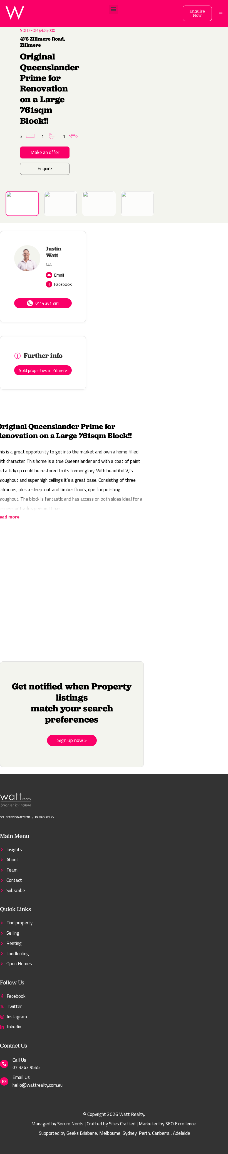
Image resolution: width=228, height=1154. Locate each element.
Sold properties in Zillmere (43, 370)
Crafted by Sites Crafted (111, 1123)
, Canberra (160, 1133)
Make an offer (45, 152)
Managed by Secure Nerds (57, 1123)
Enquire (45, 168)
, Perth (143, 1133)
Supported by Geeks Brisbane (68, 1133)
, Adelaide (180, 1133)
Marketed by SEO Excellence (167, 1123)
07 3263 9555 (26, 1067)
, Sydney (128, 1133)
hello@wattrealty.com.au (38, 1085)
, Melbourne (108, 1133)
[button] (113, 9)
